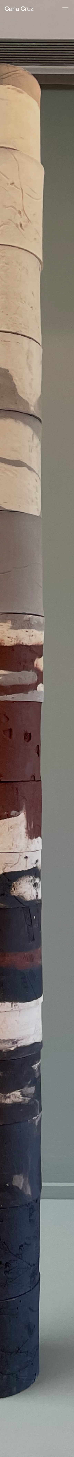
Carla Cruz (19, 8)
